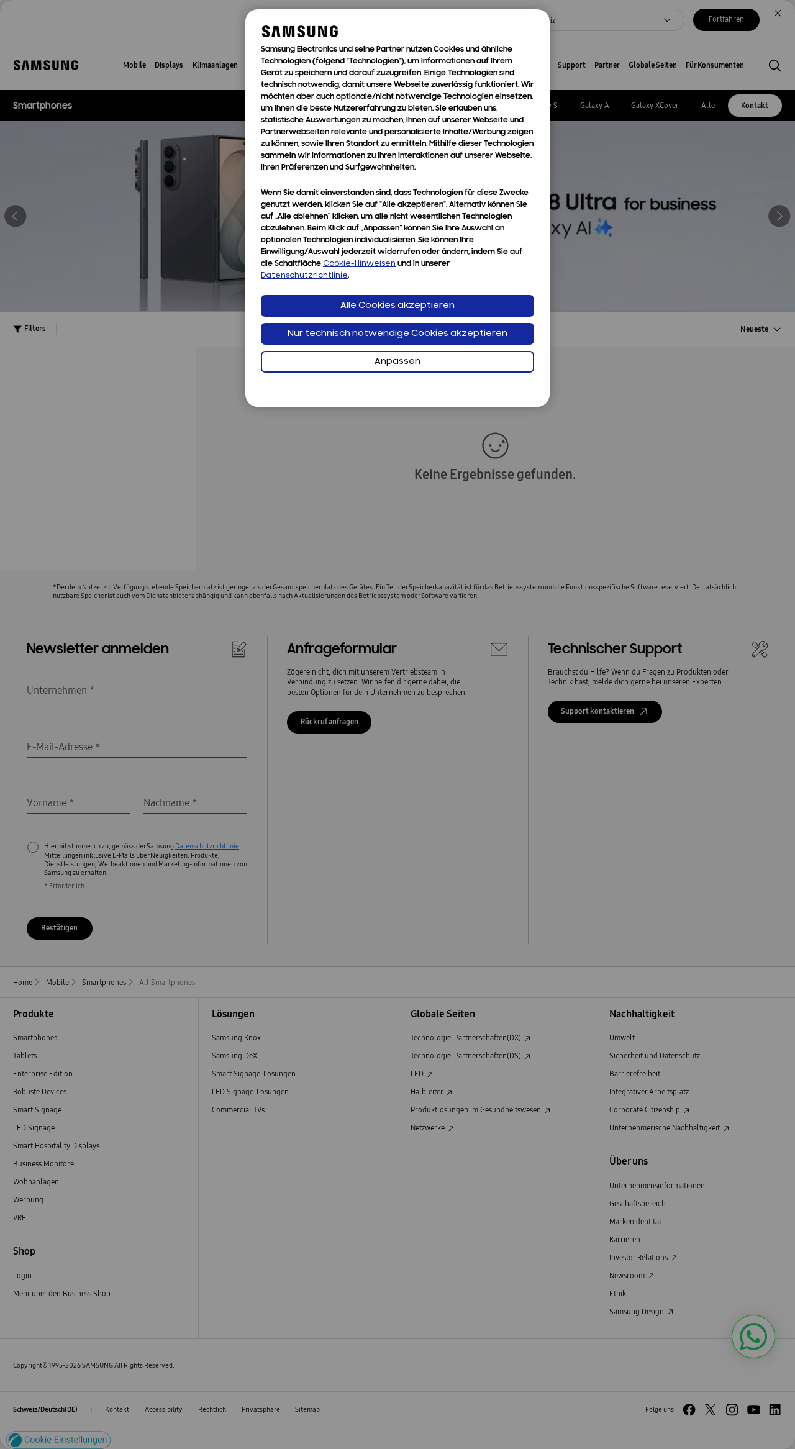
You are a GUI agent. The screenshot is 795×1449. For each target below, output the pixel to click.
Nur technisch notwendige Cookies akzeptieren (397, 333)
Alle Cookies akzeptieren (397, 306)
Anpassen (397, 361)
